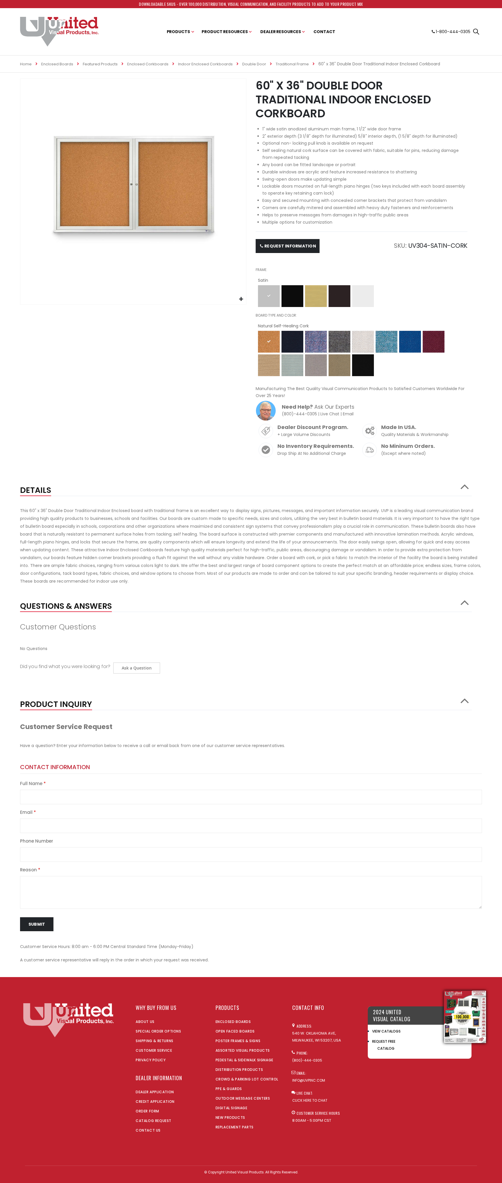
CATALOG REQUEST (153, 1120)
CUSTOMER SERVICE (154, 1050)
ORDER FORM (147, 1111)
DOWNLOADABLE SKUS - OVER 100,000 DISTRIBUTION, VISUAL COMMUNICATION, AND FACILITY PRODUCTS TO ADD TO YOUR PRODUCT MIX (251, 4)
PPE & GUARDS (229, 1088)
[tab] (246, 487)
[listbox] (361, 297)
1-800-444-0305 (453, 32)
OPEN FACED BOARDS (235, 1031)
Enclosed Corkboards (147, 64)
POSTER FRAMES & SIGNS (238, 1040)
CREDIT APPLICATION (155, 1101)
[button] (241, 299)
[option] (269, 296)
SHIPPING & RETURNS (154, 1040)
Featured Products (100, 64)
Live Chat (329, 414)
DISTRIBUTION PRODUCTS (239, 1069)
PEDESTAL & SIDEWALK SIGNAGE (244, 1060)
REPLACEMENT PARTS (235, 1127)
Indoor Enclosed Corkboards (205, 64)
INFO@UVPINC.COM (308, 1080)
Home (26, 64)
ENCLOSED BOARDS (233, 1021)
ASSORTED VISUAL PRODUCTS (243, 1050)
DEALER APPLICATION (155, 1091)
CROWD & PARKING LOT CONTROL (247, 1079)
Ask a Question (137, 668)
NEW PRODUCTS (230, 1117)
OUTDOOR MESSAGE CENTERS (243, 1098)
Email (348, 414)
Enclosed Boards (57, 64)
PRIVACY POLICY (151, 1060)
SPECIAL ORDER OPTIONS (158, 1031)
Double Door (254, 64)
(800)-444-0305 (299, 414)
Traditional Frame (292, 64)
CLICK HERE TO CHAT (309, 1100)
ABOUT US (145, 1021)
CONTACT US (148, 1130)
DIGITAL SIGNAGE (232, 1107)
